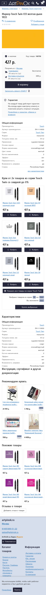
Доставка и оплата (33, 553)
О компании (31, 574)
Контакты (29, 571)
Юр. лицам (30, 558)
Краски (5, 559)
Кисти (5, 562)
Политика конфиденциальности (35, 567)
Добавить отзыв (37, 24)
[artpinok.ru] (19, 3)
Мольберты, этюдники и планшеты (8, 573)
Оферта (29, 563)
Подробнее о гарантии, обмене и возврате (22, 113)
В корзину (23, 84)
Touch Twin (40, 132)
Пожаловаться (10, 541)
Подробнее (6, 589)
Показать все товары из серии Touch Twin (24, 291)
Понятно (17, 590)
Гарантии (29, 555)
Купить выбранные (29, 307)
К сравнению (10, 21)
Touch (42, 126)
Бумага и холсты (9, 557)
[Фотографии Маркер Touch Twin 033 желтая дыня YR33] (23, 39)
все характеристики (36, 171)
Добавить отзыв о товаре (14, 510)
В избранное (38, 21)
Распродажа (31, 561)
